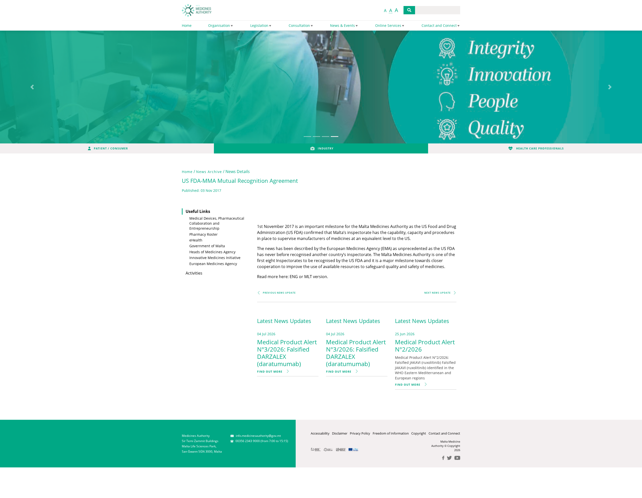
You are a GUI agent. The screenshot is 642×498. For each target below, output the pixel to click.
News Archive (209, 171)
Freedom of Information (391, 433)
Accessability (320, 433)
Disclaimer (339, 433)
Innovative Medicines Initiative (214, 257)
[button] (32, 87)
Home (187, 171)
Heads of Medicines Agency (212, 252)
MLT (308, 276)
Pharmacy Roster (203, 234)
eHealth (195, 240)
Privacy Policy (360, 433)
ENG (294, 276)
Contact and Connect (444, 433)
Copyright (418, 433)
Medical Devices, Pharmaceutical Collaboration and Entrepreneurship (216, 223)
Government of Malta (207, 245)
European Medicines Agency (213, 263)
